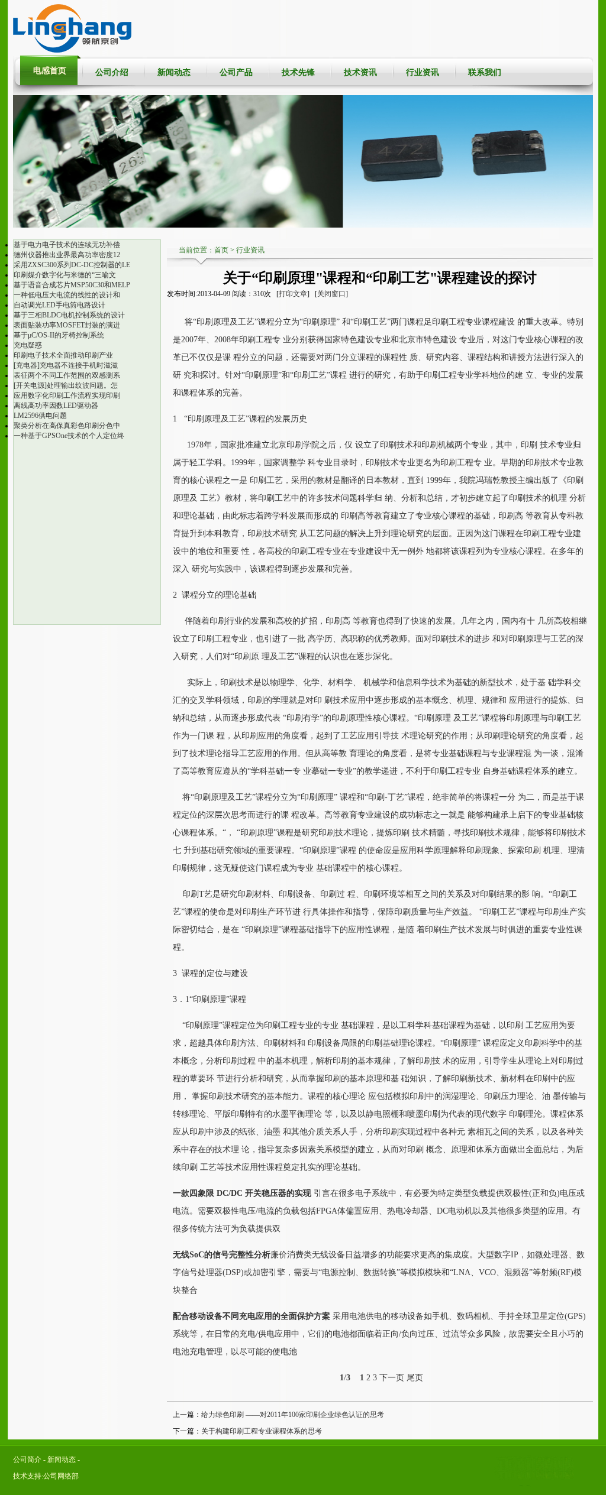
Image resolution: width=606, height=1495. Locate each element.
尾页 (415, 1377)
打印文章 (293, 294)
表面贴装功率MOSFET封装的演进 (67, 325)
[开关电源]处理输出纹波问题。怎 (66, 385)
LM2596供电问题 (40, 415)
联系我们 (484, 72)
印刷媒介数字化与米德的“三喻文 (65, 275)
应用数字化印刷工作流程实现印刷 (67, 395)
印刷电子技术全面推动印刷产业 (63, 355)
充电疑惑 (28, 345)
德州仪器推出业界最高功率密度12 (67, 255)
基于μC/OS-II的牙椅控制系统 (59, 335)
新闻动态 (174, 72)
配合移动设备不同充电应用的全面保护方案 (251, 1316)
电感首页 (49, 70)
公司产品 (236, 72)
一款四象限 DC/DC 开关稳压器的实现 (242, 1193)
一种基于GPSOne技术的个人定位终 (69, 436)
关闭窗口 (331, 294)
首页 (221, 250)
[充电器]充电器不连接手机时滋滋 (66, 365)
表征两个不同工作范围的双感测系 (67, 375)
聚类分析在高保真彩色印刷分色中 (67, 425)
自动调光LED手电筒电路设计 (59, 305)
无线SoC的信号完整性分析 (221, 1254)
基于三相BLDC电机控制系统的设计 (69, 315)
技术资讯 (360, 72)
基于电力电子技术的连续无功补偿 (67, 245)
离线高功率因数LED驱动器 (56, 405)
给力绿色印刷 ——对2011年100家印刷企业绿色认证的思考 (292, 1414)
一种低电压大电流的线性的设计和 (67, 295)
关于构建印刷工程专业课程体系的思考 (261, 1431)
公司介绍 (111, 72)
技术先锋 (298, 72)
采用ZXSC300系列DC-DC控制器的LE (72, 265)
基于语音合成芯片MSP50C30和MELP (72, 285)
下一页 (391, 1377)
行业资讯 (422, 72)
